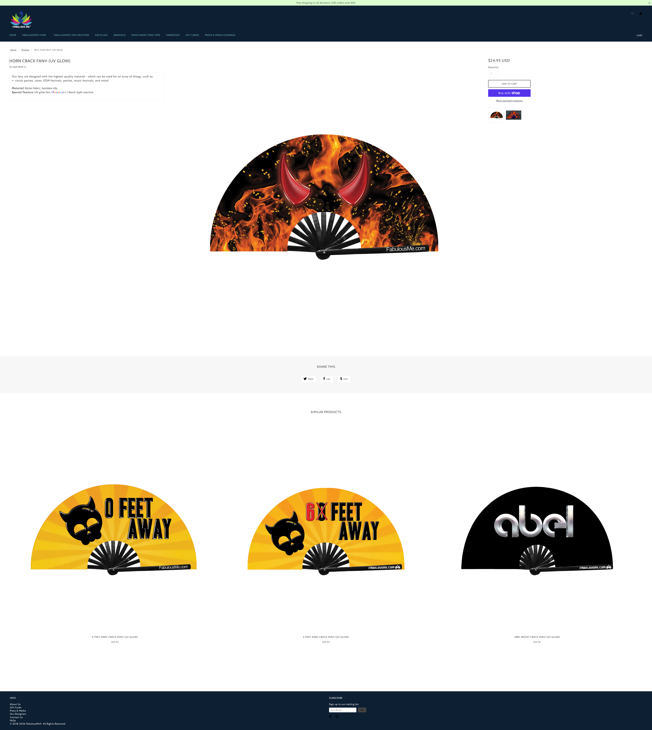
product (25, 50)
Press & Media (18, 710)
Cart (640, 35)
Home (13, 50)
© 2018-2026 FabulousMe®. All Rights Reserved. (38, 723)
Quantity (493, 67)
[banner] (21, 19)
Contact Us (16, 717)
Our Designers (18, 713)
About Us (15, 704)
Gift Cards (16, 707)
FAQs (13, 720)
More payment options (509, 100)
